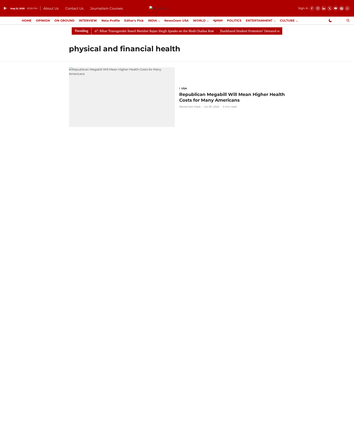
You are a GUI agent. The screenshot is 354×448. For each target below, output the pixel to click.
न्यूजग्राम (218, 20)
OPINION (43, 20)
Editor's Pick (134, 20)
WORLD (199, 20)
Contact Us (74, 8)
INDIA (152, 20)
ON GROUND (64, 20)
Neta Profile (110, 20)
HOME (27, 20)
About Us (51, 8)
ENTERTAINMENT (259, 20)
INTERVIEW (88, 20)
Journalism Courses (106, 8)
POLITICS (234, 20)
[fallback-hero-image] (122, 97)
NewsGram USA (176, 20)
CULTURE (287, 20)
